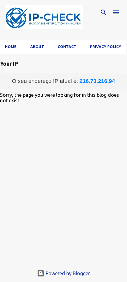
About (37, 47)
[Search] (103, 12)
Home (11, 47)
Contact (67, 47)
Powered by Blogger (67, 273)
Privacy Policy (105, 47)
